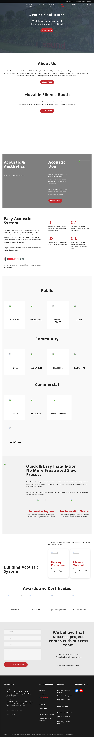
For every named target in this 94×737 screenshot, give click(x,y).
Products (41, 4)
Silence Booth (63, 5)
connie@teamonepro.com (83, 1)
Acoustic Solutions (29, 5)
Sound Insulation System (64, 696)
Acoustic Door (52, 5)
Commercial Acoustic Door (63, 717)
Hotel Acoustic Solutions (46, 714)
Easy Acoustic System (63, 699)
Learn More (47, 82)
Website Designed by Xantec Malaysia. (62, 734)
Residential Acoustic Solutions (45, 719)
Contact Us (87, 4)
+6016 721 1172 (11, 714)
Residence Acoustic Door (64, 712)
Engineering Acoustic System (63, 691)
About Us (75, 4)
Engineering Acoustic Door (63, 723)
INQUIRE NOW (47, 30)
